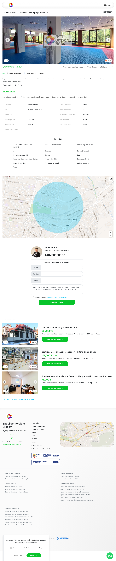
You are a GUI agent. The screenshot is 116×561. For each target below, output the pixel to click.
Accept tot (33, 555)
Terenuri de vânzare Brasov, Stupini (16, 492)
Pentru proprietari (37, 429)
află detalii (31, 540)
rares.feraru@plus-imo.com (12, 438)
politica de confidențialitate (57, 297)
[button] (7, 40)
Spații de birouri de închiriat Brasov (16, 511)
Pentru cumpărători (38, 426)
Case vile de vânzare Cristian (70, 479)
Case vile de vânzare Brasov (70, 476)
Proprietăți (35, 423)
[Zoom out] (110, 235)
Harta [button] (109, 61)
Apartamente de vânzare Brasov (15, 476)
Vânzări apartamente (12, 473)
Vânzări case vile (66, 473)
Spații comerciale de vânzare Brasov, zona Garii (69, 97)
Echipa (33, 432)
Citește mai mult (8, 92)
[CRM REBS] (62, 538)
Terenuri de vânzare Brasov (14, 486)
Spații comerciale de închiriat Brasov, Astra (19, 517)
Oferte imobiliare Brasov (11, 97)
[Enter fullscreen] (110, 179)
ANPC (33, 442)
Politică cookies (36, 446)
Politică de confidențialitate (41, 449)
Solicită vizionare (56, 302)
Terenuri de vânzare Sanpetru (15, 489)
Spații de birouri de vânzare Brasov (72, 489)
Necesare (16, 548)
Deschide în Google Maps (11, 444)
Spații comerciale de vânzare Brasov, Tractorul (75, 495)
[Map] (58, 207)
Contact (34, 439)
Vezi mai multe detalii (55, 339)
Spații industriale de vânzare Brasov (72, 497)
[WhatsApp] (109, 555)
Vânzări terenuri (10, 484)
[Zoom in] (110, 232)
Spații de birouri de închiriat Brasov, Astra (18, 522)
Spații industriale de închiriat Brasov (17, 519)
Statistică (27, 548)
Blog (33, 435)
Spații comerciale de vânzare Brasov (36, 97)
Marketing (38, 548)
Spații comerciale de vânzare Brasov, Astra (74, 492)
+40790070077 (55, 255)
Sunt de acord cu (51, 297)
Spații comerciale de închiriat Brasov (17, 514)
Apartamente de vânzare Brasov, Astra (17, 479)
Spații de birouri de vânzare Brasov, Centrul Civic (76, 500)
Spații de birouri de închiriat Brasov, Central (19, 525)
